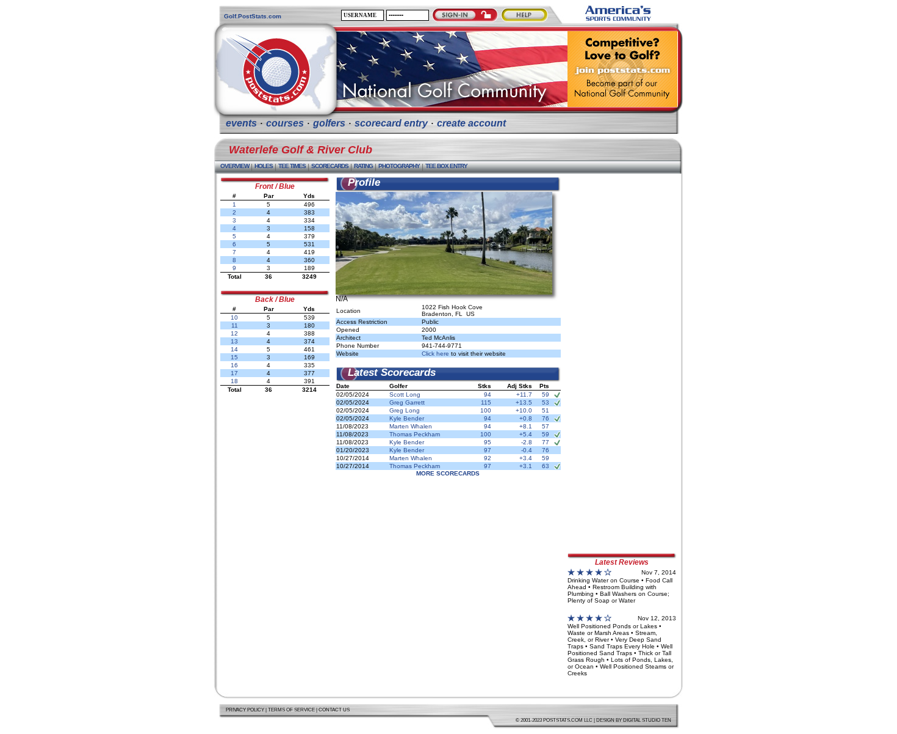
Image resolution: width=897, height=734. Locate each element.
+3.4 (525, 458)
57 (545, 426)
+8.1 (525, 426)
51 (545, 410)
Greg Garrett (407, 402)
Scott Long (404, 394)
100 (485, 410)
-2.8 (526, 442)
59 (545, 394)
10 (234, 317)
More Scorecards (448, 473)
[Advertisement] (622, 360)
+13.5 (524, 402)
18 (234, 381)
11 (234, 325)
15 (234, 357)
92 (487, 458)
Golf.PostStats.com (252, 16)
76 (545, 418)
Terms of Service (291, 710)
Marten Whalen (410, 426)
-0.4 (526, 450)
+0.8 (525, 418)
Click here (435, 353)
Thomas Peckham (414, 434)
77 (545, 442)
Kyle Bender (406, 418)
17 (234, 373)
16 (234, 365)
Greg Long (404, 410)
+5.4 (525, 434)
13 (234, 341)
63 (545, 466)
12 (234, 333)
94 (487, 394)
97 (487, 450)
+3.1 (525, 466)
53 (545, 402)
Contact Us (334, 710)
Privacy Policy (245, 710)
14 (234, 349)
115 (486, 402)
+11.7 (524, 394)
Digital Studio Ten (647, 720)
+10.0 (524, 410)
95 (487, 442)
